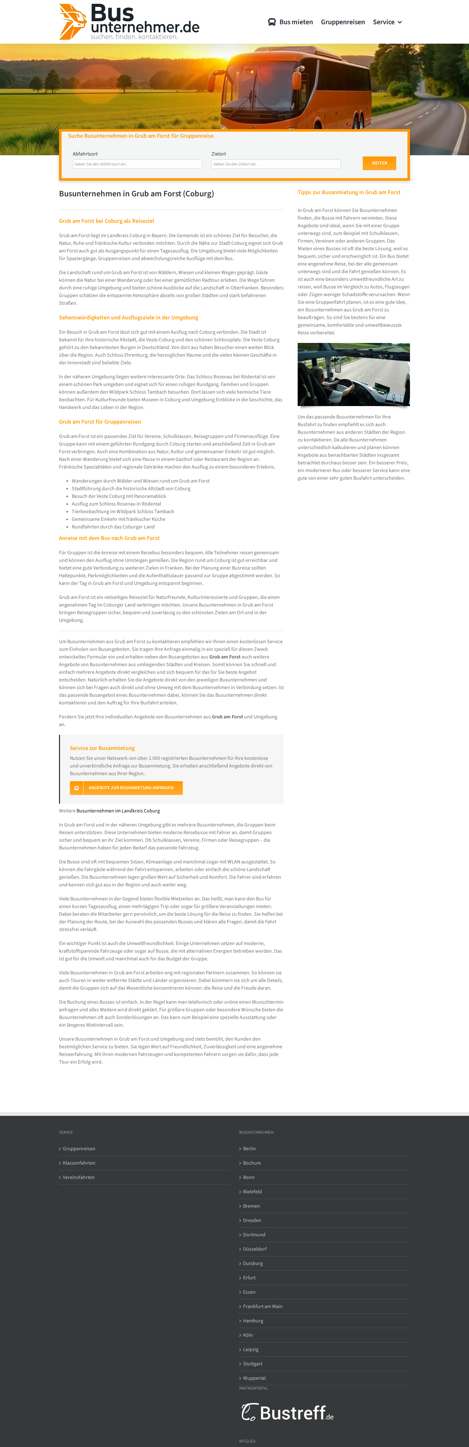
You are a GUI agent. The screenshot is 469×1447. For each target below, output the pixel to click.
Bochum (252, 1163)
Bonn (249, 1177)
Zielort (219, 153)
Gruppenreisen (79, 1148)
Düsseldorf (255, 1249)
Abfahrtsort (85, 153)
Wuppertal (254, 1378)
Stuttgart (252, 1363)
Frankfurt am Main (263, 1306)
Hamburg (253, 1320)
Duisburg (253, 1263)
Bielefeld (252, 1191)
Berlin (249, 1148)
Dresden (252, 1220)
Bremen (251, 1206)
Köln (248, 1335)
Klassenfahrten (79, 1163)
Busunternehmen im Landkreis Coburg (118, 810)
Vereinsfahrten (79, 1177)
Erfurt (249, 1277)
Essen (249, 1292)
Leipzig (250, 1349)
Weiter (379, 163)
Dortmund (254, 1234)
